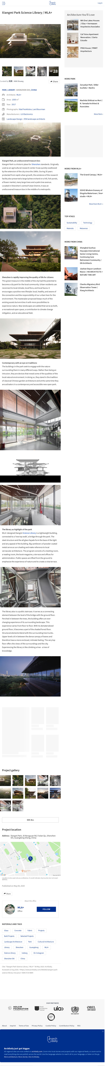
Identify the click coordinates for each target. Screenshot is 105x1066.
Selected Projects (27, 936)
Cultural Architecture (46, 942)
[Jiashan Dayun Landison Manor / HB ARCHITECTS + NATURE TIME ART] (71, 273)
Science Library (29, 533)
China (34, 90)
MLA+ (19, 94)
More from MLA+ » (96, 204)
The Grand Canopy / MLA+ (91, 174)
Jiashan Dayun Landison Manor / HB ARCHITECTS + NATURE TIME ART (91, 271)
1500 (14, 99)
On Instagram (39, 953)
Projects (41, 930)
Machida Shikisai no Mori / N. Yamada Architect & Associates (91, 103)
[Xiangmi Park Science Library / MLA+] (5, 780)
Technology (87, 223)
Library (11, 90)
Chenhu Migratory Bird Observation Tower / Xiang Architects (90, 287)
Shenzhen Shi (9, 958)
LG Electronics (27, 114)
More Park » (98, 114)
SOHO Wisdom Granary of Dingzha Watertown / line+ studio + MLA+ (91, 193)
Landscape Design (14, 119)
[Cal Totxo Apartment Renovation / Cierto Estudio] (72, 38)
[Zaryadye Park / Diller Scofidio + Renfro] (71, 89)
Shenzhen (36, 164)
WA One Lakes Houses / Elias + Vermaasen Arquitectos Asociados (90, 23)
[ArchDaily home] (52, 3)
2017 (14, 104)
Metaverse (84, 228)
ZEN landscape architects (34, 119)
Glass (6, 930)
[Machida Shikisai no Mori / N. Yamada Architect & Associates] (71, 105)
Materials (70, 228)
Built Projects (9, 936)
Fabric (30, 930)
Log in (100, 3)
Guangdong (33, 947)
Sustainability (72, 223)
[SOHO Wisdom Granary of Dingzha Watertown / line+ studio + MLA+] (71, 195)
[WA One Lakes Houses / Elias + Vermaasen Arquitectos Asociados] (72, 24)
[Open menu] (3, 3)
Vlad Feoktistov (25, 109)
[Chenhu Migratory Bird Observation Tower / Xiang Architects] (71, 289)
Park (4, 90)
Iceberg (24, 953)
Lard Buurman (39, 109)
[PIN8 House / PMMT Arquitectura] (72, 52)
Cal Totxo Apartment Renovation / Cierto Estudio (89, 37)
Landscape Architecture (13, 942)
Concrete (17, 930)
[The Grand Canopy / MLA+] (71, 179)
